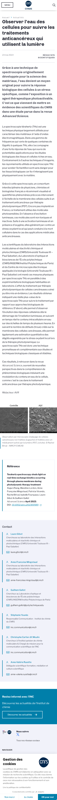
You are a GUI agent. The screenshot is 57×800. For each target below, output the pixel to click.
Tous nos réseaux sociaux (28, 740)
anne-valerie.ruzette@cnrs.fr (24, 674)
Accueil (6, 17)
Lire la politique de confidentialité (17, 787)
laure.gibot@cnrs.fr (19, 552)
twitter (18, 734)
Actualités (18, 17)
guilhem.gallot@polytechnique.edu (27, 605)
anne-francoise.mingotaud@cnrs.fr (27, 580)
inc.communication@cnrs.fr (24, 627)
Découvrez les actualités (20, 714)
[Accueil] (28, 5)
